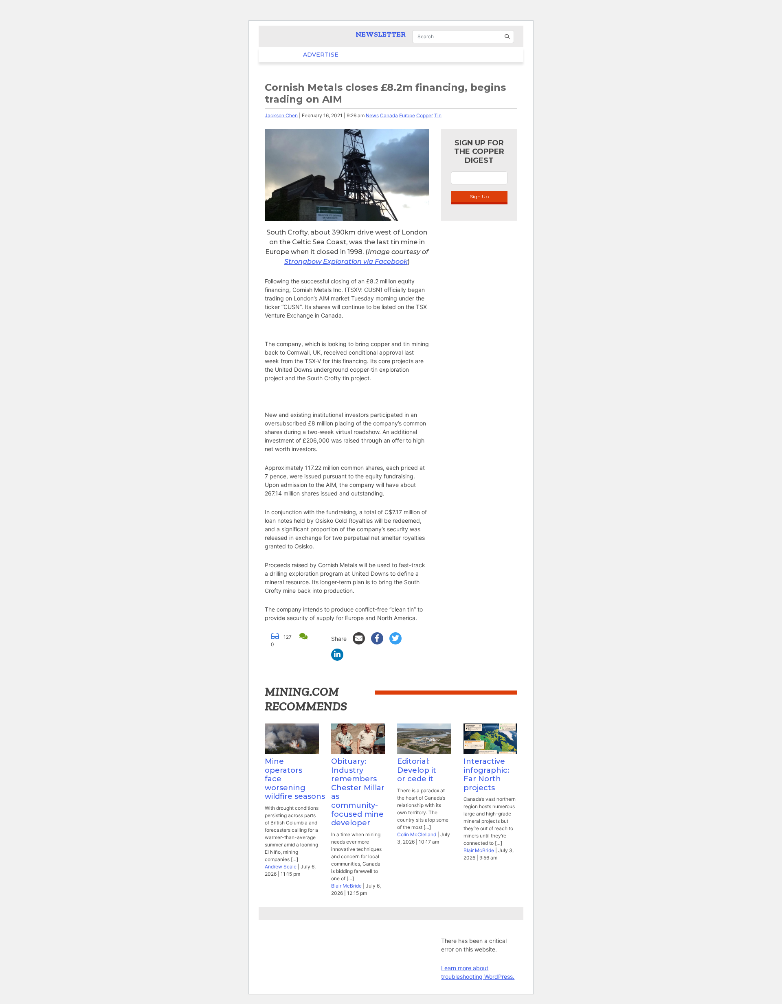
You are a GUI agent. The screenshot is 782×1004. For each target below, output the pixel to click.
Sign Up (479, 196)
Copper (424, 115)
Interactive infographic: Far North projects (486, 774)
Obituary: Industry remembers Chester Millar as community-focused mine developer (357, 792)
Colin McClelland (416, 834)
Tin (438, 115)
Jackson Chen (281, 115)
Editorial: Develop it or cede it (416, 770)
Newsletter (381, 34)
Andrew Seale (281, 867)
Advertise (304, 54)
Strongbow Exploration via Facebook (346, 261)
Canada (389, 115)
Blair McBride (346, 886)
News (372, 115)
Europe (407, 115)
